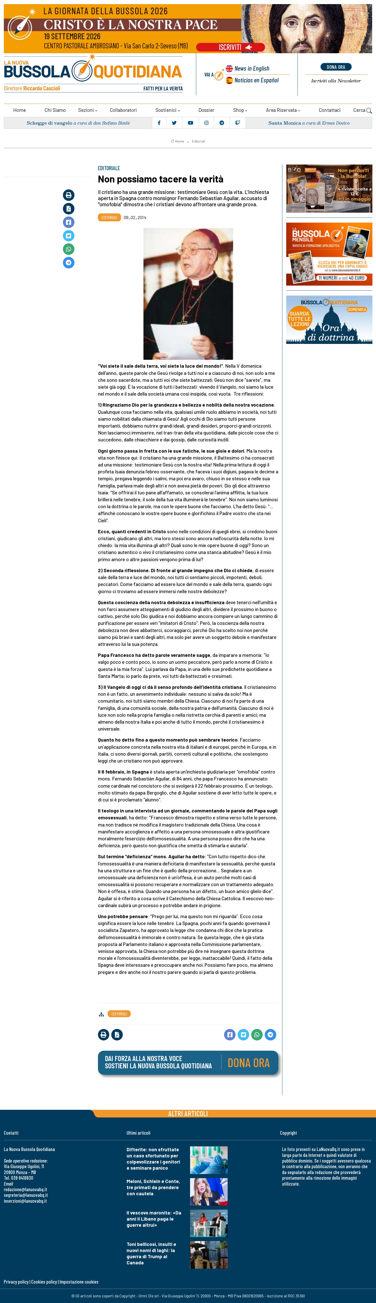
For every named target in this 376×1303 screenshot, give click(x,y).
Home (19, 110)
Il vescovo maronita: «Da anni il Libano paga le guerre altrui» (154, 1219)
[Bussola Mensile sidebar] (329, 254)
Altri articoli (188, 1113)
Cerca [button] (359, 110)
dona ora (336, 67)
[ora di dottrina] (329, 320)
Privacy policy (16, 1282)
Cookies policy (44, 1282)
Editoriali (198, 141)
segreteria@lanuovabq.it (26, 1195)
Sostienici (166, 110)
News (252, 68)
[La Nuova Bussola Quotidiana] (94, 74)
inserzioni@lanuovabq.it (25, 1201)
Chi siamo (55, 110)
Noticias (257, 80)
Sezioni (86, 110)
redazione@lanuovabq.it (25, 1189)
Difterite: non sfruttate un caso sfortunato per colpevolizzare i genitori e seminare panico (153, 1158)
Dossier (206, 110)
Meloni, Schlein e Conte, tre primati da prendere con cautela (153, 1187)
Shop (238, 110)
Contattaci (330, 110)
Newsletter (336, 80)
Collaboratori (123, 110)
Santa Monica (284, 122)
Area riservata (281, 110)
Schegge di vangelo (49, 122)
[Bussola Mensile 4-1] (329, 189)
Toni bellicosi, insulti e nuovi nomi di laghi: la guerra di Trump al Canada (151, 1253)
